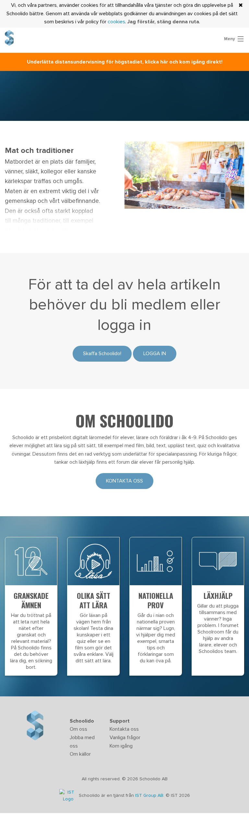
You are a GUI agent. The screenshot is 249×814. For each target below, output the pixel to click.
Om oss (78, 729)
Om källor (80, 754)
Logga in (154, 353)
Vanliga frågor (125, 737)
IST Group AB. (150, 796)
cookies (116, 21)
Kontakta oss (124, 480)
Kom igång (121, 746)
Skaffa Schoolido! (102, 353)
